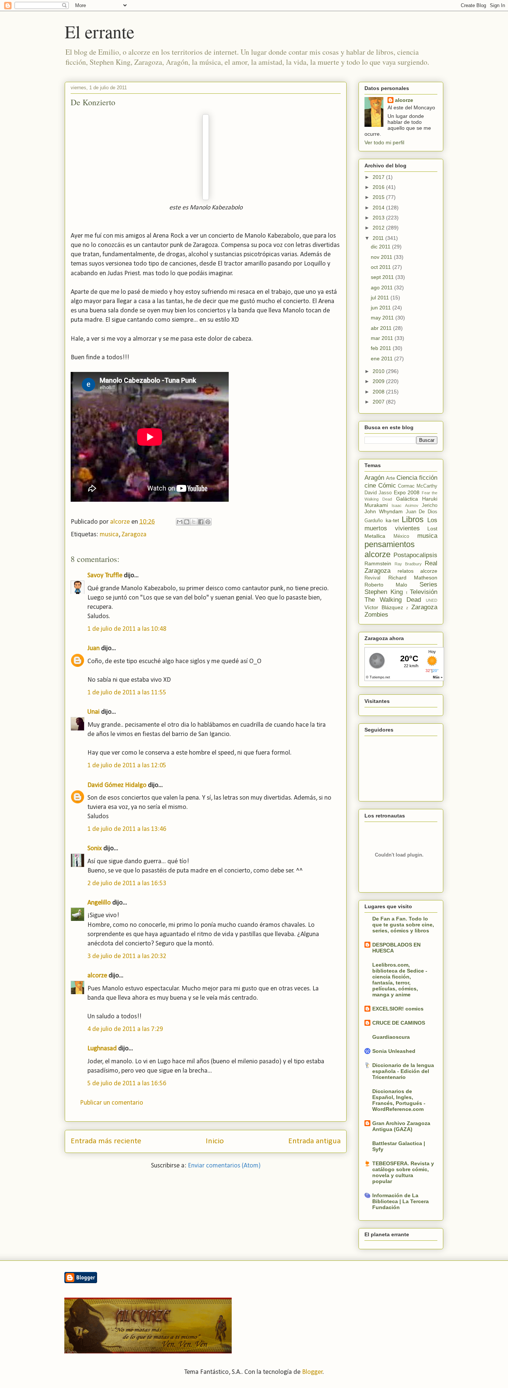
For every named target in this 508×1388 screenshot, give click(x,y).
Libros (413, 519)
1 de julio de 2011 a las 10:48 (126, 629)
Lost (432, 528)
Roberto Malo (385, 585)
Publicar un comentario (111, 1102)
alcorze (97, 975)
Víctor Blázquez (383, 607)
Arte (390, 478)
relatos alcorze (417, 571)
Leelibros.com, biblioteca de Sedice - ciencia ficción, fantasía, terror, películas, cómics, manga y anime (399, 979)
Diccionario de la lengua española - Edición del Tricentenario (403, 1071)
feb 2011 (382, 348)
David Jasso (378, 492)
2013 (379, 218)
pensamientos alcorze (389, 549)
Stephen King (383, 591)
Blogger (312, 1372)
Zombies (376, 614)
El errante (99, 31)
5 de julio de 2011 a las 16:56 (126, 1083)
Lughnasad (102, 1048)
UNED (431, 600)
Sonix (94, 848)
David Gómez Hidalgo (117, 785)
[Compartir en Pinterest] (208, 522)
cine (370, 485)
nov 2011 (382, 257)
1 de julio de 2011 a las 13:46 (126, 829)
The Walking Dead (392, 599)
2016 (379, 187)
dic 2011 (381, 247)
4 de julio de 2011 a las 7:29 (125, 1029)
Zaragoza (134, 534)
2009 (379, 381)
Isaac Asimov (405, 505)
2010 (379, 371)
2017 (379, 177)
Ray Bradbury (408, 564)
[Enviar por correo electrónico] (179, 522)
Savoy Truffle (104, 575)
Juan (93, 648)
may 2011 (383, 318)
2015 (379, 197)
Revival (372, 578)
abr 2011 (382, 328)
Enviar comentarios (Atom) (224, 1165)
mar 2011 (383, 338)
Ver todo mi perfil (384, 142)
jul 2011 (380, 298)
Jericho (429, 505)
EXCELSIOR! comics (398, 1009)
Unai (93, 712)
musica (109, 534)
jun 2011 (381, 308)
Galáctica (407, 499)
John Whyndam (383, 511)
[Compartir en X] (193, 522)
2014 (379, 208)
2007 (379, 402)
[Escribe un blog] (186, 522)
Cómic (387, 485)
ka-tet (392, 520)
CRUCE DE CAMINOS (398, 1023)
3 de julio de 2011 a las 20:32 (126, 956)
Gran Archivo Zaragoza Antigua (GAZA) (401, 1126)
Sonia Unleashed (393, 1051)
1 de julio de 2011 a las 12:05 (126, 765)
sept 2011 (383, 277)
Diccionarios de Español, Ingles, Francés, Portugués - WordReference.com (398, 1100)
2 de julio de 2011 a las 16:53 (126, 883)
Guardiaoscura (391, 1037)
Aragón (374, 477)
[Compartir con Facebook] (201, 522)
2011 (379, 238)
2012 (379, 228)
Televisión (423, 591)
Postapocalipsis (415, 555)
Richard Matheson (413, 578)
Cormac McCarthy (417, 486)
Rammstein (377, 563)
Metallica (374, 536)
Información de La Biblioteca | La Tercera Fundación (400, 1201)
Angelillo (99, 902)
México (401, 536)
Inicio (215, 1141)
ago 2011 (382, 287)
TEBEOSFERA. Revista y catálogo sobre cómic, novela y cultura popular (403, 1172)
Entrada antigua (314, 1141)
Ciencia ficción (416, 477)
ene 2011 (382, 359)
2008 (379, 392)
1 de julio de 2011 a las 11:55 (126, 692)
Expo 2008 (406, 492)
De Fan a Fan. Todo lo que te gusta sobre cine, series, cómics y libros (403, 925)
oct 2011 (381, 267)
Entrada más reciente (106, 1141)
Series (428, 584)
